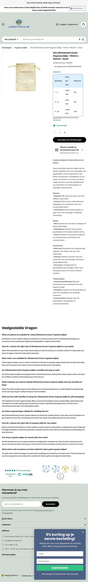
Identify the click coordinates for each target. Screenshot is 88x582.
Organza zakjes (21, 48)
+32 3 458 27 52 (11, 545)
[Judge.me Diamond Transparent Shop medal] (55, 469)
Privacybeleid (7, 513)
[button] (77, 8)
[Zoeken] (83, 39)
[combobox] (44, 39)
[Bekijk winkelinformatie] (82, 150)
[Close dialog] (83, 532)
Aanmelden (60, 568)
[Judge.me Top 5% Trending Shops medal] (60, 476)
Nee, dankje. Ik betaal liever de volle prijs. (60, 574)
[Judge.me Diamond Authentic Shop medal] (46, 469)
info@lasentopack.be (13, 541)
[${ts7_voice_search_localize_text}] (79, 39)
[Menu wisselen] (3, 24)
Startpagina (7, 48)
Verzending (57, 118)
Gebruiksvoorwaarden (43, 510)
